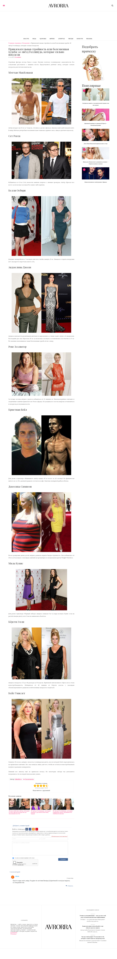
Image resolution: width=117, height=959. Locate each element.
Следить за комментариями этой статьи (24, 857)
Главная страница (14, 43)
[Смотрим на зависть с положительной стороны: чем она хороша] (95, 94)
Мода (34, 38)
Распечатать (29, 779)
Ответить (70, 886)
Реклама (89, 38)
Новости (80, 38)
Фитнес (52, 38)
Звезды (70, 38)
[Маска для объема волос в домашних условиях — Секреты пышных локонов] (95, 153)
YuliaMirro (18, 57)
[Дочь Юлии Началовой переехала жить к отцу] (95, 135)
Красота (26, 38)
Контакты (14, 932)
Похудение (26, 43)
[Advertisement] (58, 24)
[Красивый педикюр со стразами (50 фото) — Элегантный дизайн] (95, 114)
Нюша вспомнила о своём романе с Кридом (95, 182)
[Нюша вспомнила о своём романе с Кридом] (95, 173)
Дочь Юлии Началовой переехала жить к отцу (95, 143)
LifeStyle (61, 38)
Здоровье (43, 38)
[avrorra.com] (12, 5)
